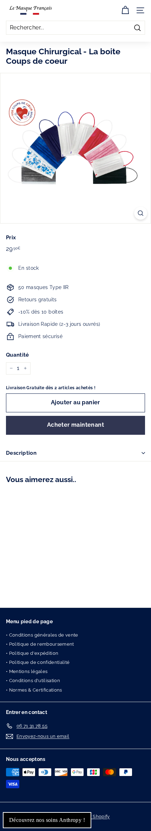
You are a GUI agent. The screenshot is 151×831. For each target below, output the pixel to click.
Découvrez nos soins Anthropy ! (47, 820)
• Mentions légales (26, 671)
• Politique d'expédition (32, 653)
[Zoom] (140, 213)
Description (21, 453)
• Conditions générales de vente (42, 635)
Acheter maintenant (75, 424)
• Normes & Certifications (34, 690)
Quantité (17, 355)
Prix (11, 237)
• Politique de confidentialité (38, 662)
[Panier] (125, 10)
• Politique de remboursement (40, 644)
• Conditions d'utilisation (33, 680)
